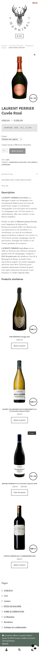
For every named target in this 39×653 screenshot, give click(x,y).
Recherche (19, 650)
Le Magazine (9, 617)
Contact (7, 601)
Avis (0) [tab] (5, 186)
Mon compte (6, 650)
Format (4, 136)
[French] (35, 3)
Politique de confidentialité (15, 627)
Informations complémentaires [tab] (16, 180)
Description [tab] (7, 174)
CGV (6, 596)
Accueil (5, 45)
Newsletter (8, 622)
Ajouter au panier (17, 151)
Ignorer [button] (5, 643)
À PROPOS (8, 590)
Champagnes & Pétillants (18, 162)
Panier (30, 648)
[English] (33, 3)
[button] (34, 54)
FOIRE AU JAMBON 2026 (14, 611)
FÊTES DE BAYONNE (12, 606)
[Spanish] (37, 3)
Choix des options (19, 492)
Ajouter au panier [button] (20, 346)
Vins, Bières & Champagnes (16, 45)
